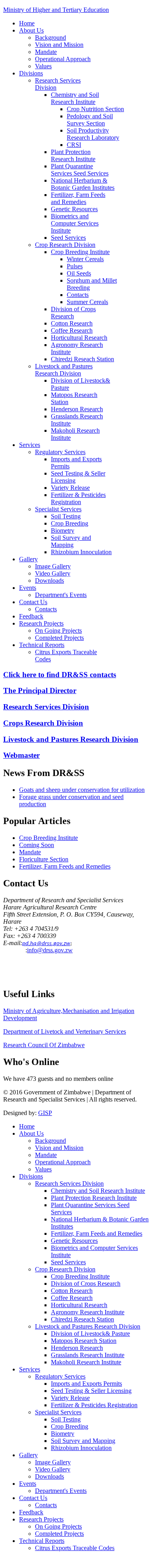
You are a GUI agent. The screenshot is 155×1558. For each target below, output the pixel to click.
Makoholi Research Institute (86, 1362)
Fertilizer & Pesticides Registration (78, 498)
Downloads (49, 580)
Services (29, 444)
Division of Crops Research (73, 313)
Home (27, 23)
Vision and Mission (59, 44)
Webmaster (21, 755)
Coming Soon (36, 845)
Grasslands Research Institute (87, 1355)
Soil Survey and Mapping (71, 541)
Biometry (62, 530)
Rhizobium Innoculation (81, 552)
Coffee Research (72, 330)
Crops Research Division (43, 723)
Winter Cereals (85, 259)
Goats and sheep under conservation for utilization (82, 789)
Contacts (78, 294)
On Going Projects (58, 630)
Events (27, 587)
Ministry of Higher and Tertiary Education (56, 9)
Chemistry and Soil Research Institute (75, 98)
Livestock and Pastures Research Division (64, 370)
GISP (45, 1112)
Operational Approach (63, 59)
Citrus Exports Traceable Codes (74, 1548)
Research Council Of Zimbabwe (44, 1045)
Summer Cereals (87, 302)
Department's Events (61, 594)
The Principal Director (39, 690)
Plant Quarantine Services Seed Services (79, 170)
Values (43, 66)
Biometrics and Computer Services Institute (75, 223)
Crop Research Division (65, 244)
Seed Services (68, 237)
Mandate (46, 51)
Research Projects (41, 623)
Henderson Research (77, 409)
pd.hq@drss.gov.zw (46, 944)
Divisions (31, 73)
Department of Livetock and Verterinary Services (64, 1031)
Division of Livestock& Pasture (90, 1333)
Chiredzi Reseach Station (82, 359)
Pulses (75, 266)
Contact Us (33, 602)
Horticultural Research (79, 337)
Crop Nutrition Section (95, 109)
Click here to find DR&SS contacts (59, 674)
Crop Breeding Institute (80, 251)
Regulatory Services (60, 452)
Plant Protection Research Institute (73, 155)
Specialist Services (58, 509)
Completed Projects (59, 637)
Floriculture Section (43, 859)
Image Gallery (53, 566)
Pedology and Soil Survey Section (90, 120)
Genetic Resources (74, 209)
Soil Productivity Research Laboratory (93, 134)
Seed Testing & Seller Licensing (91, 1390)
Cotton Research (72, 323)
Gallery (28, 559)
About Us (31, 30)
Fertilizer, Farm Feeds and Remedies (78, 198)
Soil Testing (66, 516)
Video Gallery (52, 573)
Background (50, 37)
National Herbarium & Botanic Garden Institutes (82, 184)
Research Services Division (46, 707)
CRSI (74, 144)
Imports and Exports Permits (86, 1383)
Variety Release (70, 487)
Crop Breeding (69, 523)
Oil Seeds (79, 273)
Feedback (31, 616)
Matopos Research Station (83, 1340)
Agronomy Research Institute (87, 1312)
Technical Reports (41, 644)
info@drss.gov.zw (50, 950)
